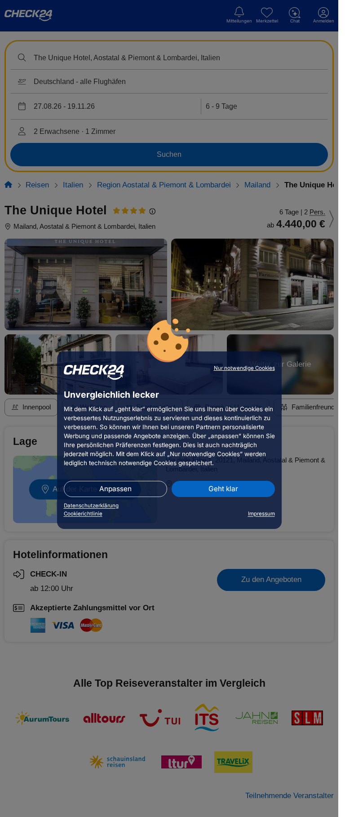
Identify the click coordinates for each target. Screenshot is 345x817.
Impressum (261, 514)
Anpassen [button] (115, 488)
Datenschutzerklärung (91, 505)
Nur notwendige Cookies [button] (244, 368)
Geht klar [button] (223, 488)
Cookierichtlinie (83, 514)
